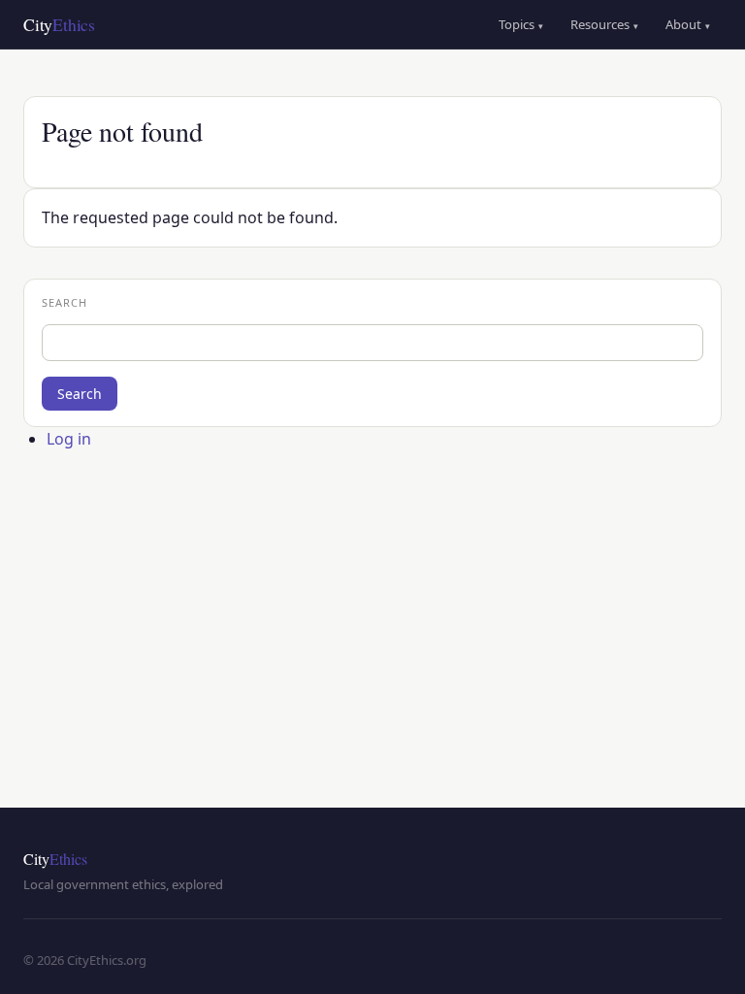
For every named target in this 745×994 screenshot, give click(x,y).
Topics (521, 24)
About (687, 24)
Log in (69, 438)
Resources (604, 24)
